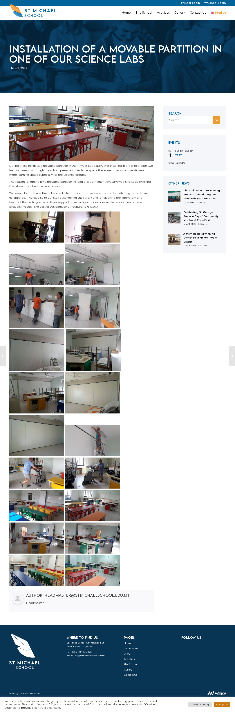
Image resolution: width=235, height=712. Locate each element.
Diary (127, 653)
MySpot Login (190, 3)
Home (127, 643)
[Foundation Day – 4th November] (232, 356)
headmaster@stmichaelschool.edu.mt (87, 595)
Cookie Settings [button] (200, 704)
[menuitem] (190, 3)
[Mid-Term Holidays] (3, 356)
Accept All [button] (222, 704)
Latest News (131, 648)
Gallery (128, 669)
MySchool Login (215, 3)
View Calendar (176, 163)
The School (130, 664)
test (178, 155)
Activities (129, 658)
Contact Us (130, 674)
